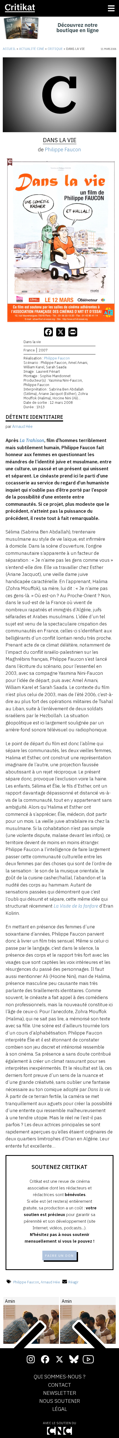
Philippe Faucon (63, 149)
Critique (55, 49)
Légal (59, 1409)
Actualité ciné (31, 49)
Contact (59, 1385)
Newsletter (59, 1393)
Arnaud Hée (50, 1282)
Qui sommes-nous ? (60, 1377)
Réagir (73, 1282)
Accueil (9, 49)
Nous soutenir (59, 1401)
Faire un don (59, 1255)
